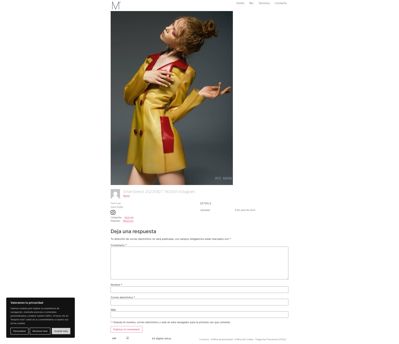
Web (113, 309)
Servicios (264, 3)
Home (240, 3)
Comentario (119, 245)
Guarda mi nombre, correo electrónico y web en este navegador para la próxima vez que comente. (172, 322)
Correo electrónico (123, 297)
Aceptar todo (61, 331)
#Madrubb (128, 220)
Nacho (126, 195)
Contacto (281, 3)
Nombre (116, 284)
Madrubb (129, 217)
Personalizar (19, 331)
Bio (251, 3)
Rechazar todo (40, 331)
